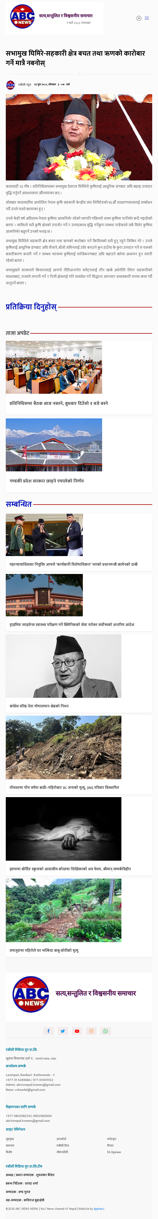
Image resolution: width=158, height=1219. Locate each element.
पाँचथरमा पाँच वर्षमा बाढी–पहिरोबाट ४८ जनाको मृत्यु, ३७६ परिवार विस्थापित (64, 787)
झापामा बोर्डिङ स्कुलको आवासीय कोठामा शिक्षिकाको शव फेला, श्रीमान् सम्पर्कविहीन (70, 869)
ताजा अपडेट (17, 333)
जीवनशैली (62, 1152)
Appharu (99, 1208)
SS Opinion (114, 1152)
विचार (110, 1145)
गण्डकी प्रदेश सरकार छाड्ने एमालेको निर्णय (47, 481)
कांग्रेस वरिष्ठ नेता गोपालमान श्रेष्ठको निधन (39, 706)
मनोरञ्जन (111, 1139)
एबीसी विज (62, 1145)
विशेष (9, 1152)
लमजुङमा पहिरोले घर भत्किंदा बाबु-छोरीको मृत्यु (44, 950)
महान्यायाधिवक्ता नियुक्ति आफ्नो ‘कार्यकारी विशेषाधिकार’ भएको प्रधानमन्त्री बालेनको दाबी (74, 564)
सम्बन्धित (19, 504)
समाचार (10, 1145)
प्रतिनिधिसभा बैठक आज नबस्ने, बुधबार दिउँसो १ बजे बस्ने (59, 403)
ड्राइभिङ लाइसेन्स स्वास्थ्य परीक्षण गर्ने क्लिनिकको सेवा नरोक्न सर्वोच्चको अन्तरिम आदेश (72, 625)
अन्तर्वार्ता (61, 1139)
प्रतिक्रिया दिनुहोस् (31, 307)
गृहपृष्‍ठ (10, 1139)
